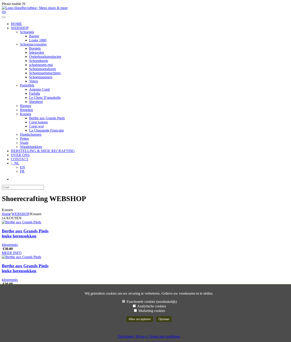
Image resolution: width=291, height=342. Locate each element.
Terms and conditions (164, 336)
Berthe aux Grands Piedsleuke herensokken (25, 233)
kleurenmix (10, 245)
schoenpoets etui (41, 65)
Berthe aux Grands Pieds (47, 118)
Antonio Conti (39, 89)
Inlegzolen (36, 52)
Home (6, 214)
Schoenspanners (40, 77)
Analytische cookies (151, 306)
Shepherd (36, 102)
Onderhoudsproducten (45, 57)
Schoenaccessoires (33, 44)
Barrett (34, 36)
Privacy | (142, 336)
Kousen (25, 114)
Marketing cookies (151, 311)
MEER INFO (12, 253)
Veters (33, 81)
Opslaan (163, 319)
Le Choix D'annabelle (45, 98)
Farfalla (34, 93)
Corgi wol (36, 126)
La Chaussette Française (46, 130)
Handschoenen (30, 134)
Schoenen (27, 32)
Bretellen (26, 110)
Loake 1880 (37, 40)
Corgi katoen (38, 122)
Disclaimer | (127, 336)
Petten (24, 138)
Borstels (35, 48)
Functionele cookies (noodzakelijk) (151, 302)
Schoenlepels (38, 61)
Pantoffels (27, 85)
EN (22, 167)
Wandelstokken (31, 147)
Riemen (25, 106)
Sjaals (24, 143)
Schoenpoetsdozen (42, 69)
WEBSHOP (20, 214)
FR (22, 171)
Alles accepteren (140, 319)
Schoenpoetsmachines (45, 73)
